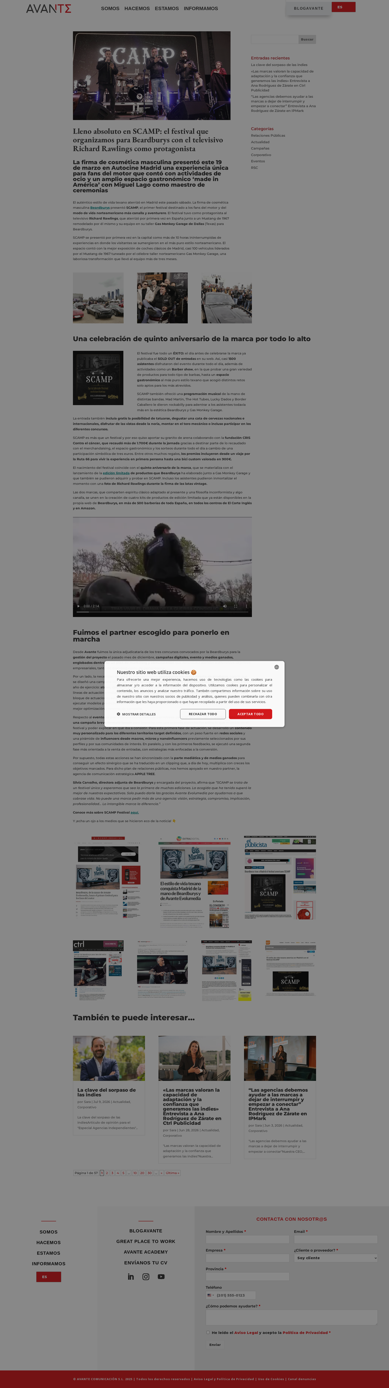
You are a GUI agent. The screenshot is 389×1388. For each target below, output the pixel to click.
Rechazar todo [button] (203, 714)
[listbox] (276, 667)
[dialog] (194, 694)
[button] (136, 714)
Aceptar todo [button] (250, 714)
